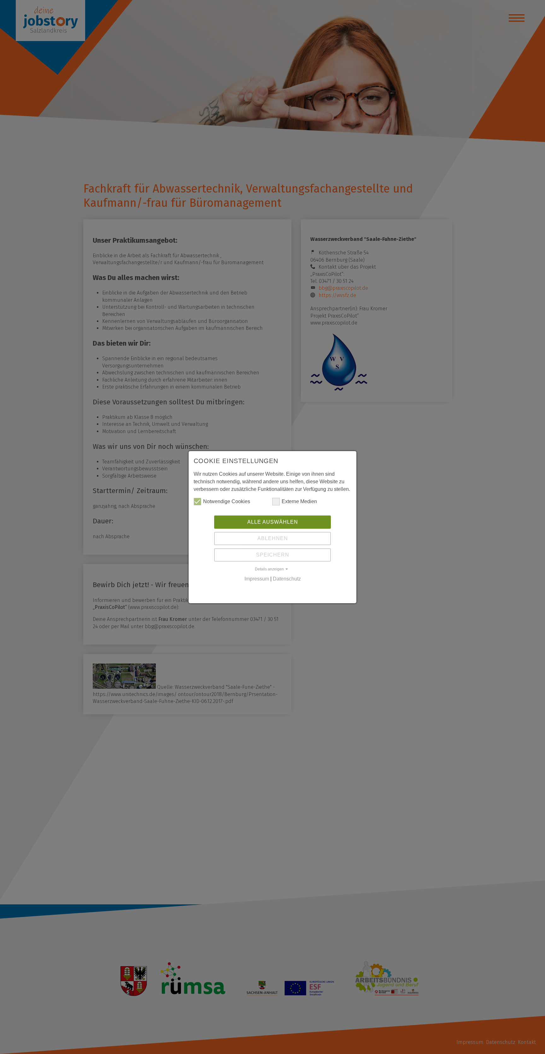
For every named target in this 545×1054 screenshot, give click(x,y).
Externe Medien (299, 501)
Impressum (256, 578)
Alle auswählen (272, 522)
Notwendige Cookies (226, 501)
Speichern (272, 554)
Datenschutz (287, 578)
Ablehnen (272, 538)
